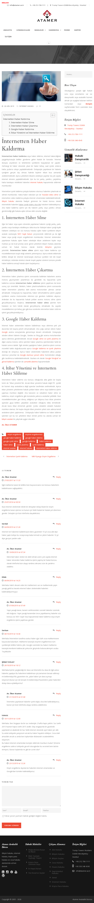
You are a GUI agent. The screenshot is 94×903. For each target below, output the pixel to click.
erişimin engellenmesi (33, 434)
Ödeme (67, 30)
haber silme (8, 445)
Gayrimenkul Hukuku (57, 872)
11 (40, 106)
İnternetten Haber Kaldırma (16, 119)
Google (5, 332)
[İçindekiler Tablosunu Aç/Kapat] (51, 115)
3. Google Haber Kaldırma (21, 129)
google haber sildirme (34, 438)
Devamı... (78, 163)
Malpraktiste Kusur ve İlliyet (36, 851)
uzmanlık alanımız (31, 361)
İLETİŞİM (8, 36)
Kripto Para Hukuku (60, 886)
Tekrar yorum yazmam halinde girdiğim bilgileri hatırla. (25, 816)
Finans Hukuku (58, 867)
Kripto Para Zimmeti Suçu (34, 863)
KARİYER (77, 30)
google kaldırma (28, 441)
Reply (58, 477)
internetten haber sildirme (46, 448)
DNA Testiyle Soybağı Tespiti (35, 857)
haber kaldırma (45, 441)
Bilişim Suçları (58, 858)
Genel (54, 877)
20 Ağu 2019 (9, 106)
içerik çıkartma (22, 445)
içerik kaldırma (38, 445)
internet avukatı (9, 448)
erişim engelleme (14, 434)
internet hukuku (36, 182)
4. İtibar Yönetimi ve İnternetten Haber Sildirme (31, 132)
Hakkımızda (54, 30)
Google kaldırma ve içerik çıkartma (46, 348)
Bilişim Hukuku (83, 187)
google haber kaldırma (12, 438)
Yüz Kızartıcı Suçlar (36, 873)
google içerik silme (10, 441)
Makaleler (39, 30)
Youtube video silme (50, 195)
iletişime (48, 247)
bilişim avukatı (7, 419)
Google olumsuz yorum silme (32, 355)
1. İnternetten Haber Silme (21, 122)
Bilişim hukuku (8, 201)
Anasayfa (7, 30)
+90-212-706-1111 (75, 134)
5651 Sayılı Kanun (25, 234)
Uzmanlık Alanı (23, 30)
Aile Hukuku (57, 850)
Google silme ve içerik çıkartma (45, 339)
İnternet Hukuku (26, 106)
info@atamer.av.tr (17, 5)
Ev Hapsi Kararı (34, 868)
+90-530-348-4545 (75, 140)
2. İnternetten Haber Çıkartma (23, 125)
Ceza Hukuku (57, 863)
